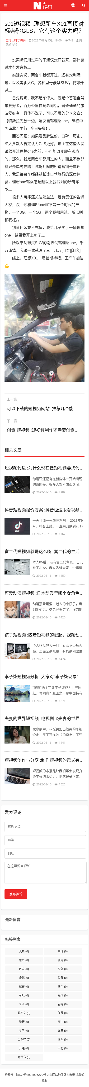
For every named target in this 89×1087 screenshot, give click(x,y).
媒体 (63, 995)
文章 (63, 1030)
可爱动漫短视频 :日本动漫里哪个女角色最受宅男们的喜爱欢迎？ (45, 593)
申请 (63, 951)
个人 (24, 1004)
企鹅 (24, 978)
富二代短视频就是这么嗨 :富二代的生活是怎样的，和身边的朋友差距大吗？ (45, 551)
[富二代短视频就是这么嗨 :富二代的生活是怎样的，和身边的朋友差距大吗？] (17, 568)
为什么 (24, 1057)
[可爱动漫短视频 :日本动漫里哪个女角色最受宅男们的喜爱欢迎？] (17, 610)
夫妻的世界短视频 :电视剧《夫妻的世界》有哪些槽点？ (45, 718)
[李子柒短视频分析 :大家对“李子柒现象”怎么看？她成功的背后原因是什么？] (17, 694)
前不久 (24, 1013)
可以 (24, 995)
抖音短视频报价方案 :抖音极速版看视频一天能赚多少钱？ (45, 510)
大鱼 (24, 951)
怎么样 (24, 1039)
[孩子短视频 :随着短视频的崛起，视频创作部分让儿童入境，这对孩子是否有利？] (17, 652)
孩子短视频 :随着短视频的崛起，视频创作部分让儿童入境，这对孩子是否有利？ (45, 635)
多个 (63, 986)
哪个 (63, 1022)
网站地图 (58, 1075)
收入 (63, 1039)
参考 (24, 1030)
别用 (63, 960)
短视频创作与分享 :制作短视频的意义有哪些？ (45, 760)
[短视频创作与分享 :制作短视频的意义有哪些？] (17, 777)
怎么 (24, 960)
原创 (63, 969)
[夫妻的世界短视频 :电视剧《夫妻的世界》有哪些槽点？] (17, 735)
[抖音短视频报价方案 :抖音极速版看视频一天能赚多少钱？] (17, 527)
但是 (63, 1013)
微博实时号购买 (16, 40)
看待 (63, 1004)
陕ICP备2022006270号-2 (32, 1075)
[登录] (73, 5)
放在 (24, 986)
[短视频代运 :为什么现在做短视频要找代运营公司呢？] (17, 485)
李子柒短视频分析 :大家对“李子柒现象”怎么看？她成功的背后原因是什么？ (45, 676)
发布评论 (16, 894)
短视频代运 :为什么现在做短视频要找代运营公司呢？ (45, 468)
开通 (24, 1048)
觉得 (24, 1022)
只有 (63, 1048)
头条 (63, 978)
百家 (24, 969)
